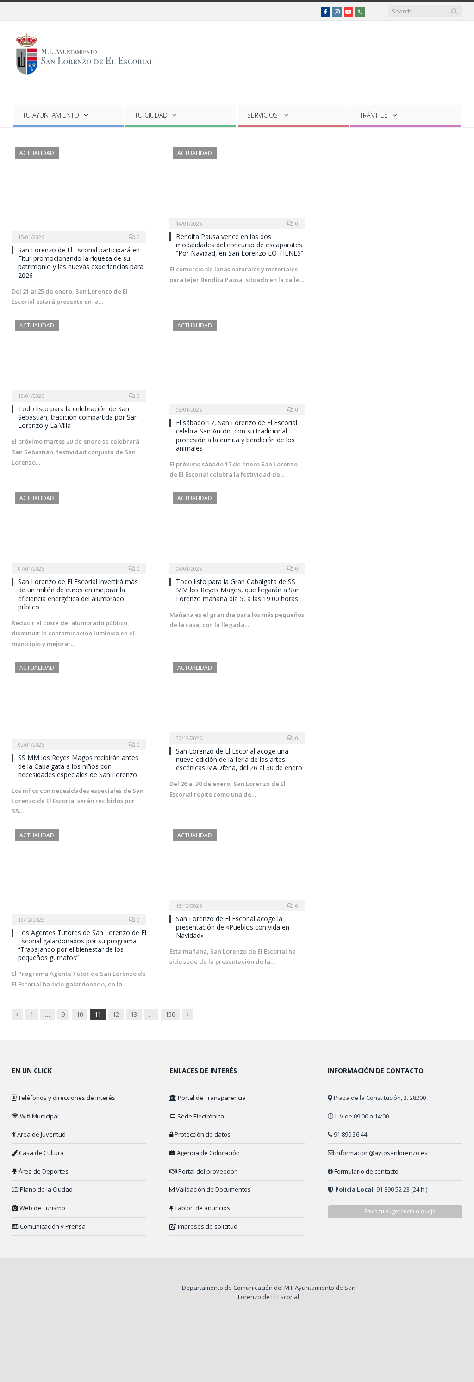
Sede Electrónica (200, 1116)
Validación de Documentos (213, 1189)
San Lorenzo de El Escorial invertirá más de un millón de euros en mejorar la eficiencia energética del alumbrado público (78, 594)
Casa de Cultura (41, 1153)
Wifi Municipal (39, 1116)
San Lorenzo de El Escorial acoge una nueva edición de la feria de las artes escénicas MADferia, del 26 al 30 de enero (239, 759)
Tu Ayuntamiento (51, 115)
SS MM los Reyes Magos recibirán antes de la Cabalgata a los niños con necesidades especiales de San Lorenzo (78, 766)
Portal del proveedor (207, 1171)
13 (134, 1014)
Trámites (374, 115)
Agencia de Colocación (207, 1153)
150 (170, 1014)
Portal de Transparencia (211, 1097)
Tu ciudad (151, 115)
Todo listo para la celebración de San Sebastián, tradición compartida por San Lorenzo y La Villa (78, 417)
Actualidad (36, 153)
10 (79, 1014)
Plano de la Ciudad (46, 1189)
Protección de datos (202, 1134)
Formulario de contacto (366, 1171)
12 (115, 1014)
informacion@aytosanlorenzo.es (381, 1153)
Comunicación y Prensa (52, 1226)
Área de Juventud (41, 1134)
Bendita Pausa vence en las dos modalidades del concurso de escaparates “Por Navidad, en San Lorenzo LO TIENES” (239, 245)
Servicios (263, 115)
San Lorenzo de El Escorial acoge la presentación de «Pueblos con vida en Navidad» (232, 927)
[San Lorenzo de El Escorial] (89, 52)
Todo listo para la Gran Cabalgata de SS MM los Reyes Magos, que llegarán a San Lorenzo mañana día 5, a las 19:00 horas (238, 590)
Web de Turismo (41, 1208)
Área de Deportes (43, 1171)
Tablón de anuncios (201, 1208)
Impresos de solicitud (206, 1226)
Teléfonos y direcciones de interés (66, 1097)
